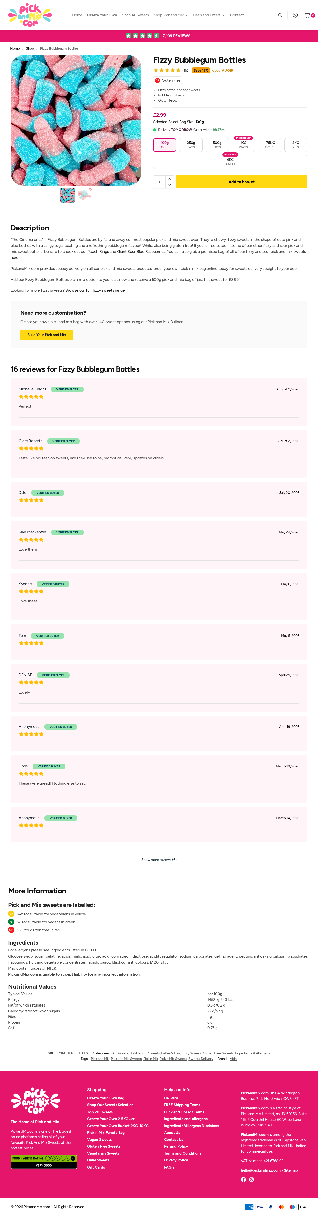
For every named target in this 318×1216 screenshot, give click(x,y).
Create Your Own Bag (105, 1098)
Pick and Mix (100, 1058)
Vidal (233, 1058)
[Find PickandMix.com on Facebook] (243, 1179)
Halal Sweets (98, 1160)
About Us (172, 1132)
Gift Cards (96, 1167)
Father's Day (170, 1053)
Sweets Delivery (200, 1058)
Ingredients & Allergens (252, 1053)
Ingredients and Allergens (186, 1119)
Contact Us (174, 1139)
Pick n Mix (150, 1058)
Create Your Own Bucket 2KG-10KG (118, 1126)
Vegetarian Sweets (103, 1153)
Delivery (171, 1098)
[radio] (164, 145)
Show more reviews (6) (159, 860)
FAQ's (169, 1167)
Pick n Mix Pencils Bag (106, 1132)
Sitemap (291, 1170)
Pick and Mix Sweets (126, 1058)
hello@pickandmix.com (261, 1170)
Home (15, 48)
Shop (30, 48)
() (185, 70)
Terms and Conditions (182, 1153)
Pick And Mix (36, 1142)
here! (15, 257)
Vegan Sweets (99, 1139)
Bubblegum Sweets (145, 1053)
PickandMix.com (255, 1093)
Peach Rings (98, 251)
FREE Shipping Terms (182, 1105)
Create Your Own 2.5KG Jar (111, 1119)
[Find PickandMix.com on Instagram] (251, 1179)
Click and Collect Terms (184, 1112)
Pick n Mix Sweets (173, 1058)
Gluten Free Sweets (218, 1053)
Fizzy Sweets (191, 1053)
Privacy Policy (176, 1160)
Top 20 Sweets (100, 1112)
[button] (170, 179)
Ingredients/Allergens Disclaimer (191, 1126)
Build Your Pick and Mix (46, 335)
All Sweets (120, 1053)
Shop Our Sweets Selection (110, 1105)
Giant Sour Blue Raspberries (141, 251)
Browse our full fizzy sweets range (95, 290)
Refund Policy (176, 1146)
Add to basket (242, 181)
